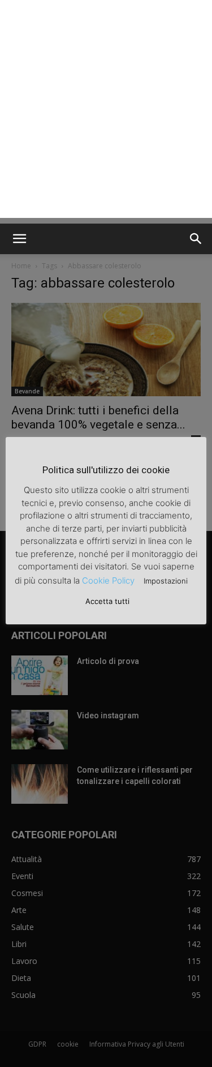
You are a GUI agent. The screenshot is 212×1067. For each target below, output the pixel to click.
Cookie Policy (108, 580)
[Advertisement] (106, 112)
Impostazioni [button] (166, 580)
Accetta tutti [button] (107, 601)
